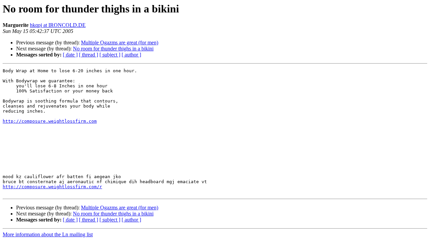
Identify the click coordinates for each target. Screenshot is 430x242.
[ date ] (70, 54)
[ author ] (131, 54)
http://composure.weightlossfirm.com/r (52, 186)
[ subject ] (109, 54)
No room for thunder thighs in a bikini (113, 48)
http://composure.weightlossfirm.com (50, 121)
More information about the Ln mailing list (48, 234)
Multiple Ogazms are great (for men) (119, 42)
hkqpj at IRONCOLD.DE (58, 25)
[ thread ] (88, 54)
